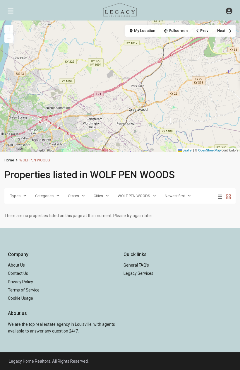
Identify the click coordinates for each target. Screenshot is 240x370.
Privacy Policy (20, 281)
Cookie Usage (20, 298)
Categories (44, 196)
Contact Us (18, 273)
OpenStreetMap (209, 150)
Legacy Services (138, 273)
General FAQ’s (136, 265)
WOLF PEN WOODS (134, 196)
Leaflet (187, 150)
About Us (16, 265)
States (73, 196)
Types (15, 196)
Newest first (175, 196)
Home (9, 160)
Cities (98, 196)
